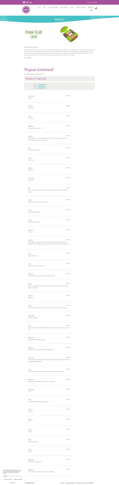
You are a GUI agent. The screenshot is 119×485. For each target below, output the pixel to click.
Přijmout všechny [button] (18, 479)
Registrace (89, 2)
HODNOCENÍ (90, 7)
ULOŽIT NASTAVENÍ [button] (8, 479)
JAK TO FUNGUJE (64, 7)
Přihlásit (93, 2)
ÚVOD (39, 7)
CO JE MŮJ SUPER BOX (53, 7)
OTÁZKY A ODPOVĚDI (80, 7)
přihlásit (42, 74)
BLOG (44, 7)
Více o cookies (12, 482)
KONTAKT (91, 10)
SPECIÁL (72, 7)
